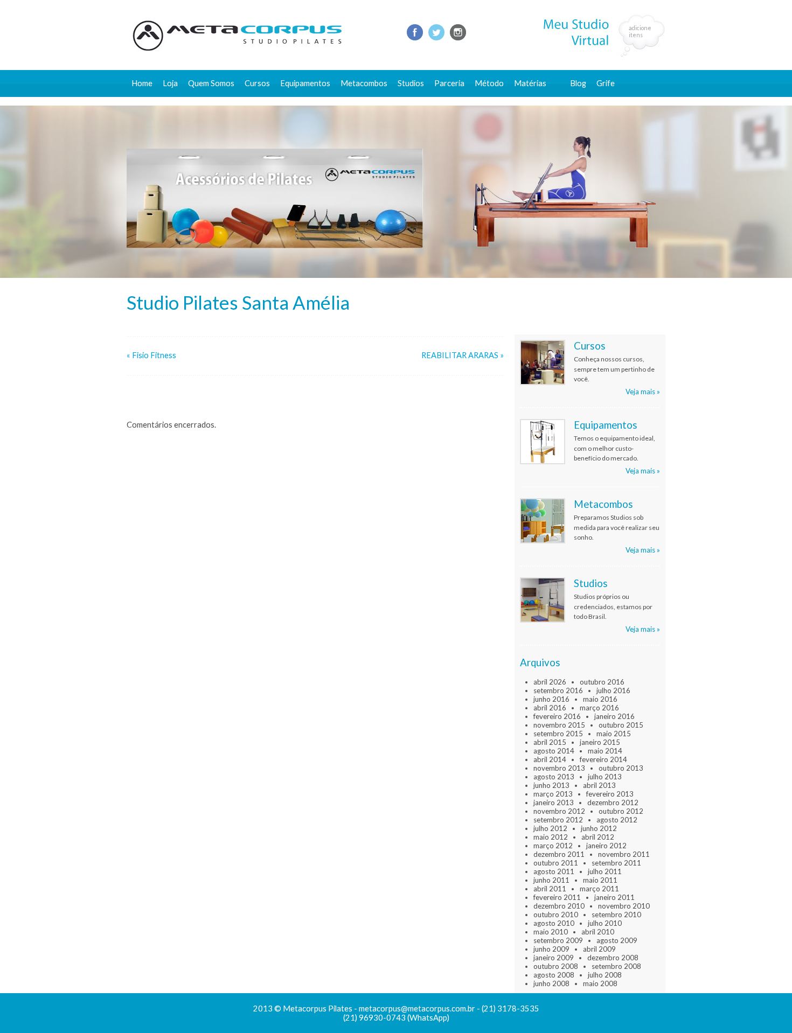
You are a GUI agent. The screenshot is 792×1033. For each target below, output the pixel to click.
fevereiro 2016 (557, 716)
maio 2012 (550, 837)
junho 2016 (551, 699)
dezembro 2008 (612, 957)
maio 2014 (605, 750)
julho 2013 (605, 776)
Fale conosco (593, 101)
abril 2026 (549, 682)
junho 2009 (551, 949)
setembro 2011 (616, 862)
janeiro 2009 (553, 957)
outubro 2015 (621, 725)
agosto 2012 (616, 819)
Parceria (449, 83)
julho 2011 (605, 871)
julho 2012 (550, 828)
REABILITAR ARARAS (459, 355)
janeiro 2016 (614, 716)
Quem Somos (211, 83)
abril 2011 (549, 888)
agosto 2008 (553, 975)
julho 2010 (605, 923)
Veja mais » (643, 391)
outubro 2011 (555, 862)
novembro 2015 (559, 725)
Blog (578, 83)
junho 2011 (551, 880)
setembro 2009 (558, 940)
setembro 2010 (616, 914)
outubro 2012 (621, 811)
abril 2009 (599, 949)
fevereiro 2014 (603, 759)
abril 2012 (597, 837)
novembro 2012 (559, 811)
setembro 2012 (558, 819)
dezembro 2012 (612, 802)
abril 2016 (549, 707)
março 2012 (553, 845)
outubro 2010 (555, 914)
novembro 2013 (559, 768)
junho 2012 (599, 828)
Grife (605, 83)
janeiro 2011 (614, 897)
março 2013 (553, 794)
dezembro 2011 (559, 854)
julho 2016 (613, 690)
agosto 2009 (616, 940)
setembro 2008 (616, 966)
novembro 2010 (624, 906)
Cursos (257, 83)
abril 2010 (597, 931)
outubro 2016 (602, 682)
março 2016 (599, 707)
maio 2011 (600, 880)
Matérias (530, 83)
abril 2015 (549, 742)
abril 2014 (549, 759)
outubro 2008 (555, 966)
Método (489, 83)
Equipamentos (305, 83)
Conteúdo (536, 101)
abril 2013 (599, 785)
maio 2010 (550, 931)
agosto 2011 (553, 871)
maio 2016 (600, 699)
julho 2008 (605, 975)
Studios (411, 83)
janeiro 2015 (600, 742)
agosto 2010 (553, 923)
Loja (170, 83)
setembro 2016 (558, 690)
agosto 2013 (553, 776)
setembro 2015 (558, 733)
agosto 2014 (553, 750)
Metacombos (364, 83)
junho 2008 (551, 983)
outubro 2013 (621, 768)
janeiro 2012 (606, 845)
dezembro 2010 (559, 906)
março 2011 (599, 888)
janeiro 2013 (553, 802)
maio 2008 (600, 983)
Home (141, 83)
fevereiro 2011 (557, 897)
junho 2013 (551, 785)
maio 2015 (613, 733)
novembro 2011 (624, 854)
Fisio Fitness (154, 355)
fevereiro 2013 (610, 794)
